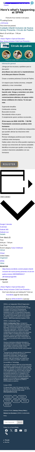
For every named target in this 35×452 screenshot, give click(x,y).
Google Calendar (6, 224)
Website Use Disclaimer (10, 413)
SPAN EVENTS (16, 299)
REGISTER (9, 164)
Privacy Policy (23, 410)
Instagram (22, 397)
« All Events (4, 23)
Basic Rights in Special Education (12, 39)
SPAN (2, 261)
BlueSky (7, 405)
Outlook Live (4, 232)
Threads (25, 401)
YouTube (7, 401)
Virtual (2, 253)
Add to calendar (5, 197)
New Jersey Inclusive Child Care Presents (15, 41)
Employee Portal (8, 410)
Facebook (7, 397)
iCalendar (3, 227)
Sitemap (15, 410)
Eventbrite (9, 295)
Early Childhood (17, 248)
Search (20, 422)
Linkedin (16, 401)
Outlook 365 (4, 229)
